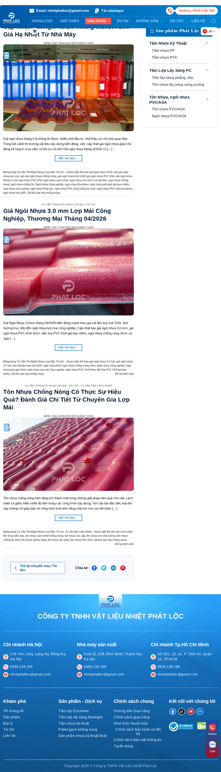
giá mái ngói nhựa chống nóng (39, 176)
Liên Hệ (198, 21)
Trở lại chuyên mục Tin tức (38, 568)
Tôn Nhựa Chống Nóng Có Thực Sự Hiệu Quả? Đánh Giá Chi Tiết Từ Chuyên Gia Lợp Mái (66, 399)
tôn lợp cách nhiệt (121, 531)
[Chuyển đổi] (207, 43)
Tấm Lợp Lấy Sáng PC (170, 70)
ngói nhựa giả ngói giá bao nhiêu (109, 184)
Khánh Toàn (85, 43)
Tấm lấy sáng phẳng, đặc (173, 78)
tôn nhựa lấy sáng (58, 539)
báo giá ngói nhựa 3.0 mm (99, 361)
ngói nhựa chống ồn (22, 184)
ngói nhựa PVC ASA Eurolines (114, 188)
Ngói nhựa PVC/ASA (169, 116)
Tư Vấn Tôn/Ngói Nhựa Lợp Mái (36, 172)
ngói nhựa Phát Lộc (41, 188)
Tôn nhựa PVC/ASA (168, 109)
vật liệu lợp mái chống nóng (43, 192)
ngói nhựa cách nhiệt (55, 180)
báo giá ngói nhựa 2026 (98, 172)
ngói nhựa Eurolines (77, 184)
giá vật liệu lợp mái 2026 (27, 365)
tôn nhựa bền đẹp (13, 535)
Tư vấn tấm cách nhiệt (96, 385)
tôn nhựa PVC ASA (81, 539)
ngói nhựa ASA (52, 365)
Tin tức (177, 21)
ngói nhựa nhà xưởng (16, 188)
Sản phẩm (96, 21)
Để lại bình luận (124, 373)
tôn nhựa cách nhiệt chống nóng (44, 535)
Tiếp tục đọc (68, 158)
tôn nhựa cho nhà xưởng (101, 535)
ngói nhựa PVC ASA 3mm (81, 369)
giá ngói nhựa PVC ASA (101, 176)
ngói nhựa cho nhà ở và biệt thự (88, 180)
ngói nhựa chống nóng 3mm (79, 365)
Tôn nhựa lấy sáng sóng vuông (178, 84)
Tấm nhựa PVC (164, 57)
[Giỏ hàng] (34, 31)
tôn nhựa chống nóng (34, 539)
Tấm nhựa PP (163, 50)
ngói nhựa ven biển (14, 192)
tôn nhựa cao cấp (75, 535)
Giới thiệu (69, 21)
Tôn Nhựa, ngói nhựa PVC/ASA (169, 99)
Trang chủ (42, 21)
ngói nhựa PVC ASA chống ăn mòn (75, 188)
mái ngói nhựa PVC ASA (27, 180)
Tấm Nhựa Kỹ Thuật (168, 43)
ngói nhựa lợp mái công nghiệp (45, 369)
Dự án (123, 21)
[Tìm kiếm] (213, 21)
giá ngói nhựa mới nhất (71, 176)
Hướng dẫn (147, 21)
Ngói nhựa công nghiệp (49, 184)
